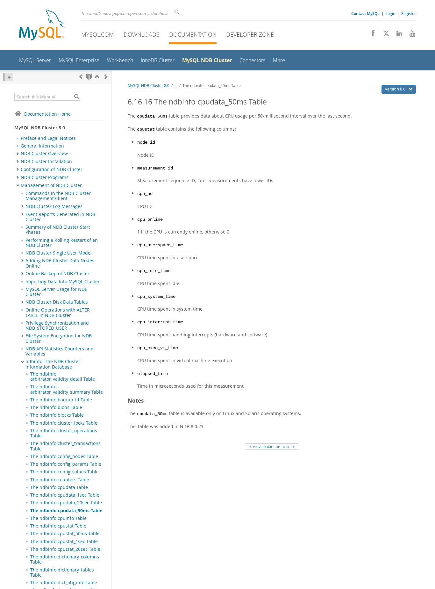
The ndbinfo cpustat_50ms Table (65, 533)
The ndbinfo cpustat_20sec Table (65, 549)
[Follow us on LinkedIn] (397, 35)
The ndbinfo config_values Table (64, 472)
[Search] (76, 96)
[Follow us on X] (384, 35)
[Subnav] (17, 153)
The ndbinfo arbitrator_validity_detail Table (62, 376)
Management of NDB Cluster (51, 185)
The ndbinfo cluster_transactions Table (65, 446)
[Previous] (81, 76)
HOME (268, 447)
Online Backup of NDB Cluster (57, 274)
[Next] (106, 76)
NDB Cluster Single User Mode (57, 253)
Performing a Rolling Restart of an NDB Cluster (61, 242)
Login (390, 13)
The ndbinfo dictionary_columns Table (64, 559)
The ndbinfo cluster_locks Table (63, 423)
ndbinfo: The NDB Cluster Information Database (52, 364)
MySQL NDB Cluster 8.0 (148, 85)
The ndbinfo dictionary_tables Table (62, 572)
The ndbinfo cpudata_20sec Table (66, 503)
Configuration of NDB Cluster (51, 169)
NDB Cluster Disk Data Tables (56, 302)
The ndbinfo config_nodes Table (64, 456)
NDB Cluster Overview (44, 153)
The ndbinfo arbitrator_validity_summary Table (66, 389)
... (176, 85)
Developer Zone (250, 34)
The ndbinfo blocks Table (57, 415)
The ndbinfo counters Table (59, 480)
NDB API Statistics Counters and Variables (59, 351)
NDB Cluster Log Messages (53, 206)
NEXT (287, 447)
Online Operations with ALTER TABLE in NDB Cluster (57, 312)
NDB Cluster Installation (46, 161)
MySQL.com (97, 34)
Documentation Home (47, 114)
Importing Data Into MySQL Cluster (62, 281)
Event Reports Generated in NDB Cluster (60, 217)
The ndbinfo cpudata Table (59, 487)
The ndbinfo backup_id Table (61, 400)
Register (408, 13)
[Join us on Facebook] (371, 35)
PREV (256, 447)
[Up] (97, 76)
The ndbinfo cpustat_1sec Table (64, 541)
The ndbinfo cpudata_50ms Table (66, 511)
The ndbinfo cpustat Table (58, 526)
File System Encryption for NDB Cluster (58, 338)
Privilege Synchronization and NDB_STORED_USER (57, 325)
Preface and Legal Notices (48, 138)
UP (278, 447)
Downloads (142, 34)
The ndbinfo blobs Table (56, 407)
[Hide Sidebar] (8, 77)
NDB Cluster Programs (44, 177)
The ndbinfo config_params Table (65, 464)
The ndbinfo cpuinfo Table (58, 518)
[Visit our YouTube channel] (410, 35)
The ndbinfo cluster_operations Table (63, 433)
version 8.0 (395, 89)
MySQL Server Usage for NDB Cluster (56, 291)
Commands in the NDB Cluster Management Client (58, 195)
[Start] (89, 76)
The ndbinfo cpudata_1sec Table (64, 495)
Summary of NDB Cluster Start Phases (57, 229)
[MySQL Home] (42, 25)
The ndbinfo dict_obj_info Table (63, 582)
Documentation (193, 34)
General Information (42, 146)
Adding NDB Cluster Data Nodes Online (59, 263)
